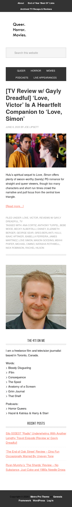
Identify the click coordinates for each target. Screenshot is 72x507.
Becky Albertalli (25, 228)
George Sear (25, 232)
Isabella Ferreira (36, 236)
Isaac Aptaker (15, 236)
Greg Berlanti (44, 232)
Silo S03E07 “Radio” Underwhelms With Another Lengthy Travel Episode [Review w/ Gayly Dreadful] (36, 438)
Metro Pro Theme (40, 496)
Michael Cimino (25, 243)
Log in (50, 500)
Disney (41, 228)
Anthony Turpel (48, 225)
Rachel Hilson (34, 247)
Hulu (58, 232)
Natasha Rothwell (48, 243)
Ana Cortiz (29, 225)
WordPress (39, 500)
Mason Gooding (44, 240)
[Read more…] (15, 206)
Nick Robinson (15, 247)
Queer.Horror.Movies (36, 29)
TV (21, 221)
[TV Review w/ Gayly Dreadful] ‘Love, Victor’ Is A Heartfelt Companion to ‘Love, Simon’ (34, 104)
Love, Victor (30, 217)
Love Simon (26, 240)
